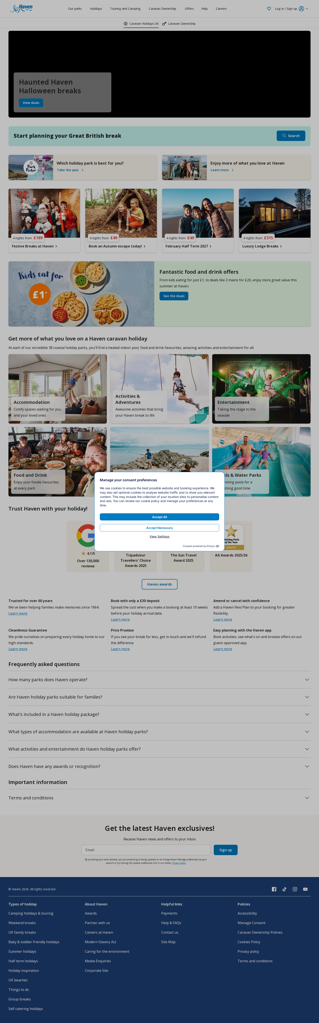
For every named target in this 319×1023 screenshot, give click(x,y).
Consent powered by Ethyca (199, 546)
